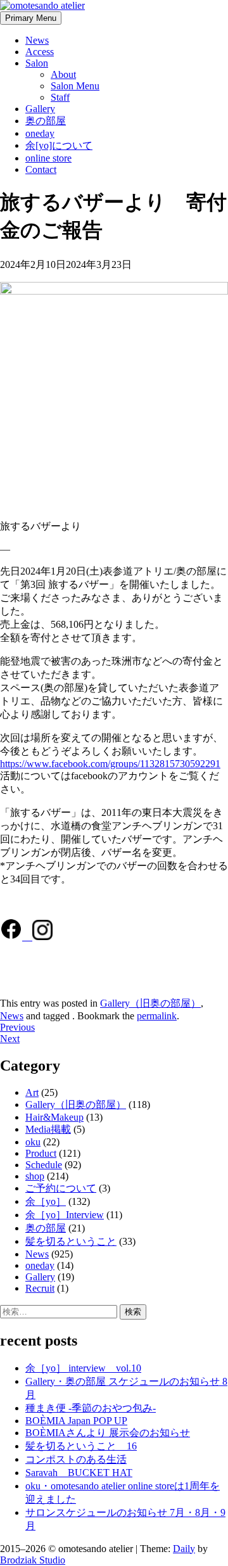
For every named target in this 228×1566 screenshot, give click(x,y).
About (63, 74)
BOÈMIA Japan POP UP (76, 1420)
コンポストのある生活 (76, 1459)
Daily (184, 1548)
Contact (40, 169)
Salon (36, 63)
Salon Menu (75, 85)
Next (10, 1038)
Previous (17, 1027)
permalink (157, 1015)
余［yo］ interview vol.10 (83, 1368)
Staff (60, 97)
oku (33, 1141)
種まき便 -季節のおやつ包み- (90, 1408)
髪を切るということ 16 (81, 1446)
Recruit (39, 1288)
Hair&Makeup (54, 1117)
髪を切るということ (71, 1241)
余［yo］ (45, 1201)
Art (32, 1092)
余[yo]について (58, 145)
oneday (39, 133)
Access (39, 51)
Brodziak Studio (32, 1560)
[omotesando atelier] (42, 5)
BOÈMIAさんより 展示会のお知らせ (107, 1432)
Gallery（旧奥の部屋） (150, 1003)
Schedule (43, 1164)
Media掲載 (48, 1129)
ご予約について (60, 1188)
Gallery (40, 108)
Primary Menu (30, 18)
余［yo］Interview (64, 1214)
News (37, 40)
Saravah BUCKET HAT (78, 1472)
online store (48, 158)
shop (34, 1176)
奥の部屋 (45, 120)
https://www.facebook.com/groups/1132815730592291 (110, 763)
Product (40, 1153)
